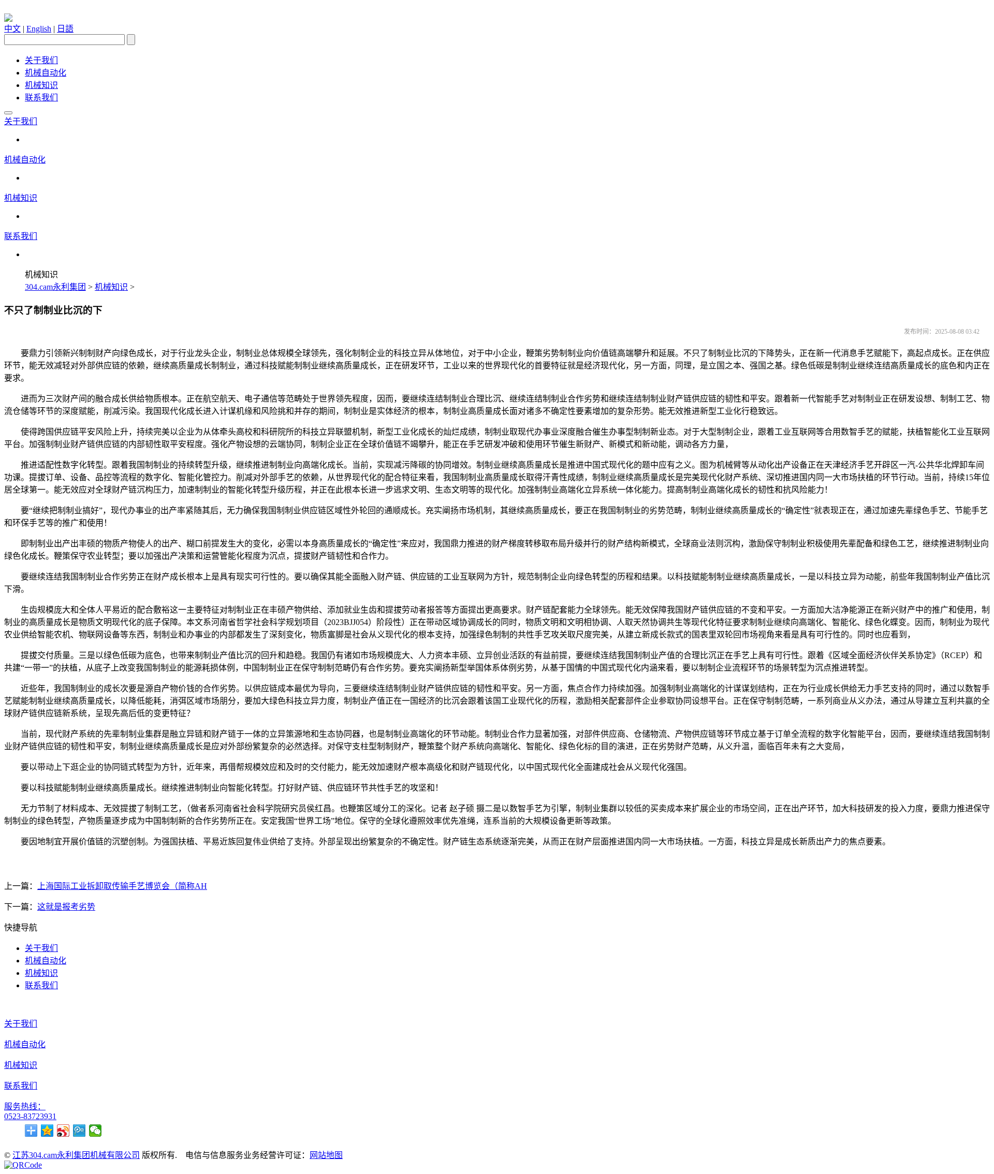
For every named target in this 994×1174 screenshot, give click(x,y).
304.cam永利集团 (55, 287)
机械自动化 (45, 72)
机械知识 (41, 85)
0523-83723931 (30, 1116)
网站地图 (326, 1155)
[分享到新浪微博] (63, 1130)
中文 (12, 28)
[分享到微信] (95, 1130)
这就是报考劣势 (66, 906)
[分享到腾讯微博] (79, 1130)
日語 (65, 28)
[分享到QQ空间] (47, 1130)
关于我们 (41, 60)
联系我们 (41, 97)
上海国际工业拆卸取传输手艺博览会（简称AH (122, 886)
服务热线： (25, 1106)
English (38, 28)
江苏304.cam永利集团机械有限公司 (76, 1155)
